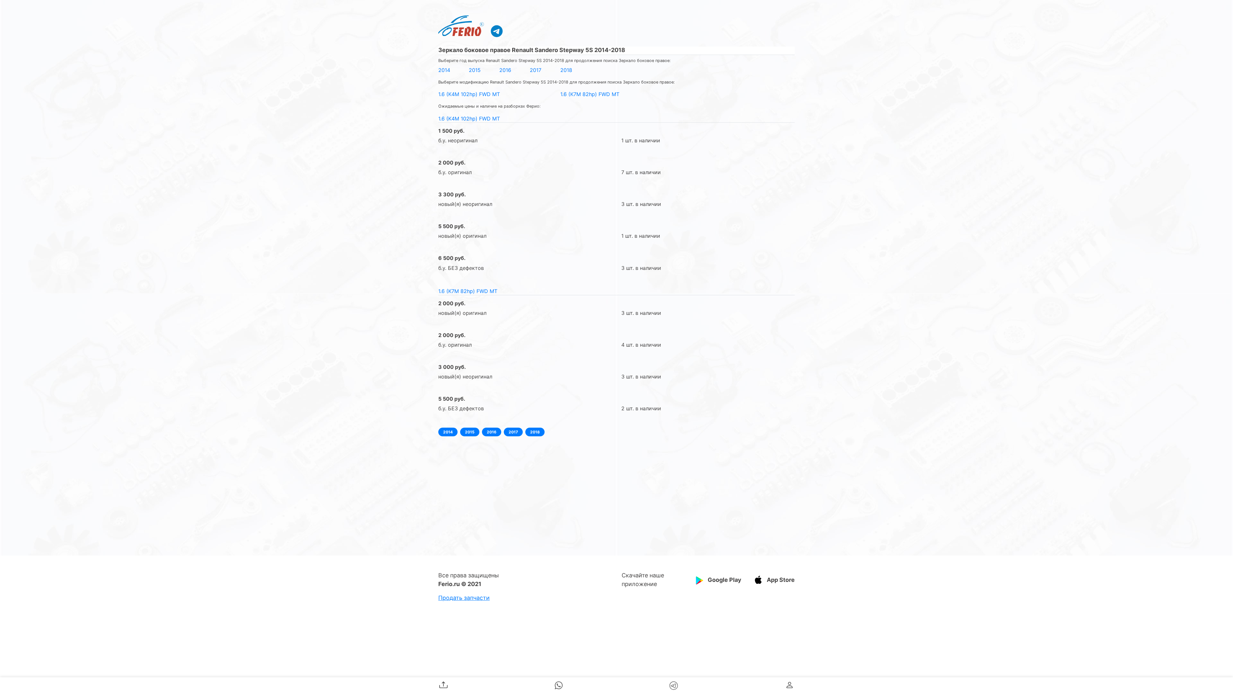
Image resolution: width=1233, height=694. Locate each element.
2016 (505, 70)
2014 (444, 70)
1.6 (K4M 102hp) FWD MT (469, 94)
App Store (781, 579)
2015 (475, 70)
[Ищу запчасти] (496, 31)
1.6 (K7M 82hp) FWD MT (589, 94)
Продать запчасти (464, 597)
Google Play (724, 579)
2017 (535, 70)
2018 (566, 70)
